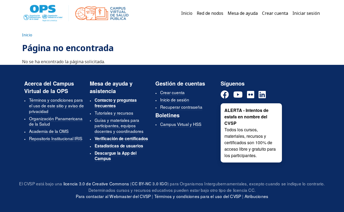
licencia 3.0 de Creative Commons (96, 183)
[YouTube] (238, 95)
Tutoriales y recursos (114, 113)
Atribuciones (256, 196)
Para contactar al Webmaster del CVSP (113, 196)
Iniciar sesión (306, 13)
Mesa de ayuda (243, 13)
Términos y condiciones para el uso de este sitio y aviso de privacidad (56, 105)
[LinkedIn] (262, 95)
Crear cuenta (275, 13)
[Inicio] (76, 13)
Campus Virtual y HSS (180, 124)
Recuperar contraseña (181, 107)
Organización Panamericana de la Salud (56, 121)
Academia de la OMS (49, 131)
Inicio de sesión (174, 100)
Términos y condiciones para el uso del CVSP (197, 196)
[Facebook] (225, 95)
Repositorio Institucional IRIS (55, 138)
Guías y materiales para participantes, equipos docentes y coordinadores (119, 125)
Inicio (186, 13)
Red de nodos (210, 13)
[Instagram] (250, 95)
